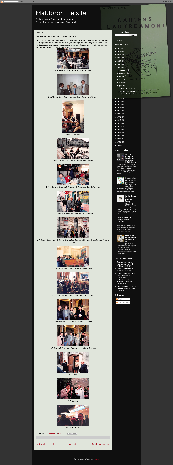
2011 (119, 123)
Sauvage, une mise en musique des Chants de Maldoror (125, 264)
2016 (119, 108)
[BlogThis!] (70, 434)
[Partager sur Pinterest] (76, 434)
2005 (119, 142)
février (121, 83)
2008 (119, 133)
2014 (119, 114)
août (121, 79)
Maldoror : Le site (61, 13)
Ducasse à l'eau (130, 178)
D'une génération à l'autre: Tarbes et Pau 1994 (128, 92)
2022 (119, 61)
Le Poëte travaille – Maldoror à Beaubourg (124, 281)
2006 (119, 139)
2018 (119, 101)
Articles (120, 299)
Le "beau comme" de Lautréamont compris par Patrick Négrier (130, 158)
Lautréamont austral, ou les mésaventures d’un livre (126, 287)
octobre (122, 76)
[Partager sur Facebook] (74, 434)
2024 (119, 55)
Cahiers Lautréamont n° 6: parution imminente (126, 274)
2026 (119, 48)
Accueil (72, 444)
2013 (119, 117)
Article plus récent (45, 444)
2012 (119, 120)
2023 (119, 58)
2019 (119, 98)
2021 (119, 64)
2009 (119, 130)
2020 (119, 67)
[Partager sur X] (72, 434)
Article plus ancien (101, 444)
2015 (119, 111)
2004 (119, 145)
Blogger (96, 459)
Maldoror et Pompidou (127, 88)
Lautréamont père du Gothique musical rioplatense (124, 220)
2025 (119, 52)
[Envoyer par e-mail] (68, 434)
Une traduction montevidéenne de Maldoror (130, 238)
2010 (119, 126)
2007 (119, 136)
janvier (121, 86)
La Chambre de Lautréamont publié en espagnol (130, 199)
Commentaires (123, 303)
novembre (123, 73)
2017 (119, 104)
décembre (123, 70)
